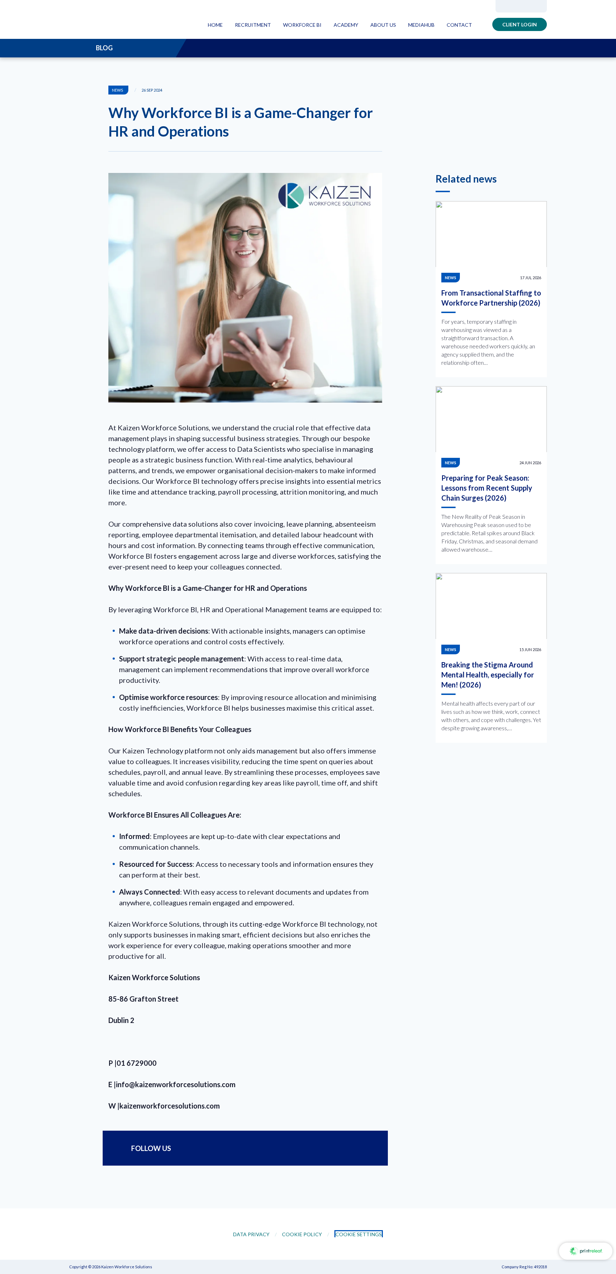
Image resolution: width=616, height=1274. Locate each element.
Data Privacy (251, 1234)
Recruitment (253, 25)
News (450, 277)
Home (215, 25)
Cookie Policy (302, 1234)
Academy (346, 25)
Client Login (519, 24)
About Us (383, 25)
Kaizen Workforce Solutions (113, 19)
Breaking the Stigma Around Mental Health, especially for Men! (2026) (487, 674)
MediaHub (421, 25)
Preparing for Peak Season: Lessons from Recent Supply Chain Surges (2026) (486, 488)
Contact (459, 25)
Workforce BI (302, 25)
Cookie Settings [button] (358, 1234)
